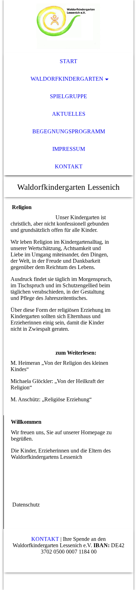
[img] (69, 26)
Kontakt (69, 166)
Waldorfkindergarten (67, 79)
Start (68, 61)
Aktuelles (68, 114)
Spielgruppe (68, 96)
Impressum (68, 149)
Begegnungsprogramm (68, 131)
